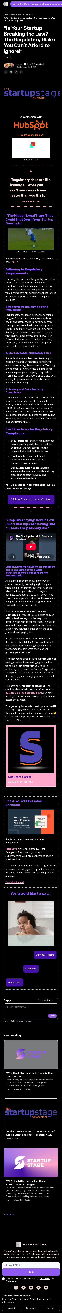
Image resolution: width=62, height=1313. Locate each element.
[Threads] (38, 1287)
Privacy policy (18, 1299)
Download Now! (14, 882)
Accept (11, 1308)
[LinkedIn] (23, 1287)
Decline (50, 1308)
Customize (31, 1308)
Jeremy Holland (23, 64)
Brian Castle (39, 64)
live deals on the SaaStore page (23, 692)
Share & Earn (14, 982)
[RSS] (46, 1287)
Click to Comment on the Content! (31, 499)
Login (52, 1015)
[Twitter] (16, 1287)
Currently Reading (45, 954)
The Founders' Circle (12, 15)
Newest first (46, 1000)
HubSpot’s (11, 848)
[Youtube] (31, 1287)
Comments (31, 968)
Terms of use (36, 1299)
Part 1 (15, 261)
